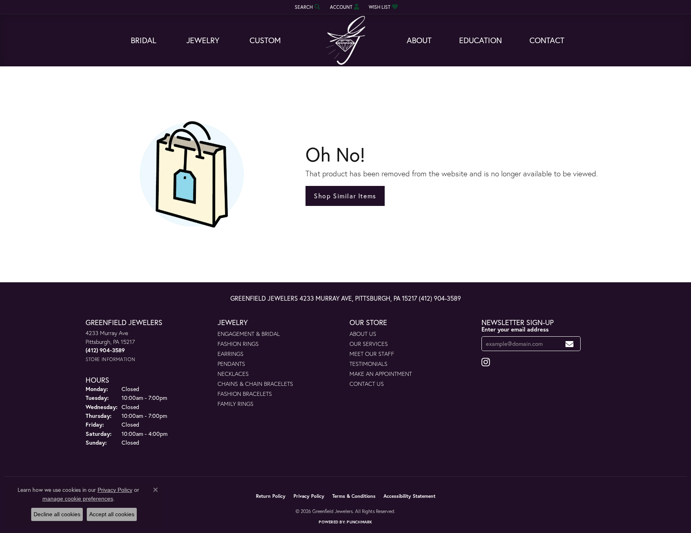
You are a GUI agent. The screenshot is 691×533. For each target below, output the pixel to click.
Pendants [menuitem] (231, 363)
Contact (546, 40)
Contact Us (366, 383)
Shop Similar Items (345, 196)
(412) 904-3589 (440, 298)
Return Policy (271, 496)
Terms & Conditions (353, 496)
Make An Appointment (380, 373)
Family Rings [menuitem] (236, 403)
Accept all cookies (111, 514)
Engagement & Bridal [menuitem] (249, 333)
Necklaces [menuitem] (233, 373)
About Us (362, 333)
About (419, 40)
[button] (306, 7)
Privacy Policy (309, 496)
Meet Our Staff (371, 353)
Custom (265, 40)
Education (480, 40)
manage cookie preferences (77, 498)
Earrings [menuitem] (231, 353)
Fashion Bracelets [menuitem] (245, 393)
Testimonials (368, 363)
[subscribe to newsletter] (569, 344)
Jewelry (203, 40)
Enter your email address (515, 329)
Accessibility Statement (409, 496)
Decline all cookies (57, 514)
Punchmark (359, 522)
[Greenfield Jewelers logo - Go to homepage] (345, 40)
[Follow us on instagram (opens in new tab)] (485, 362)
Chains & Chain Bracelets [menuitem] (255, 383)
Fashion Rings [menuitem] (238, 343)
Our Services (368, 343)
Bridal (143, 40)
